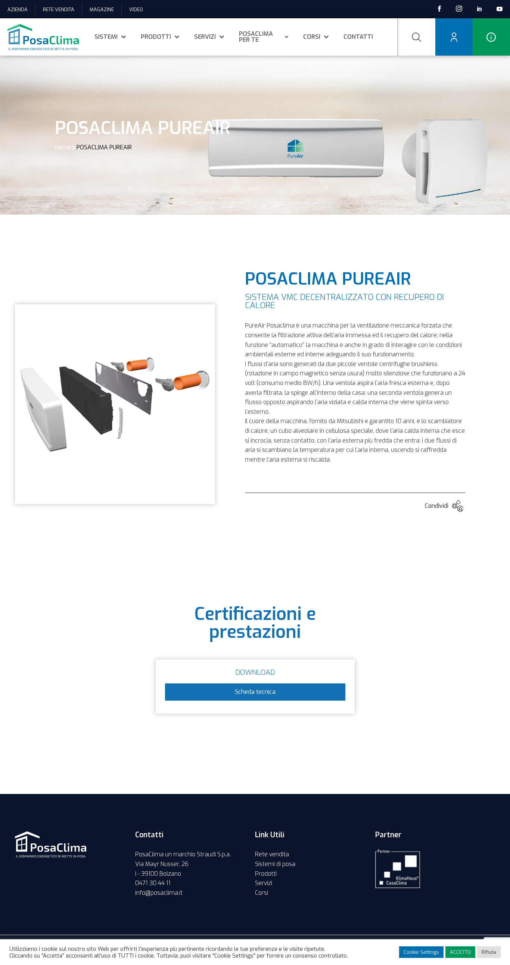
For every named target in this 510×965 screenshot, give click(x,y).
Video (136, 9)
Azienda (17, 9)
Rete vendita (58, 9)
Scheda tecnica (255, 692)
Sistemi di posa (275, 864)
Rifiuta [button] (489, 952)
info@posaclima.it (159, 893)
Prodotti (156, 37)
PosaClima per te (256, 37)
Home (63, 147)
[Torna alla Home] (43, 37)
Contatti (358, 37)
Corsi (311, 37)
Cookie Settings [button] (421, 952)
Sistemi (106, 37)
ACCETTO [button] (460, 952)
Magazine (102, 9)
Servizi (205, 37)
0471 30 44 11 (153, 883)
